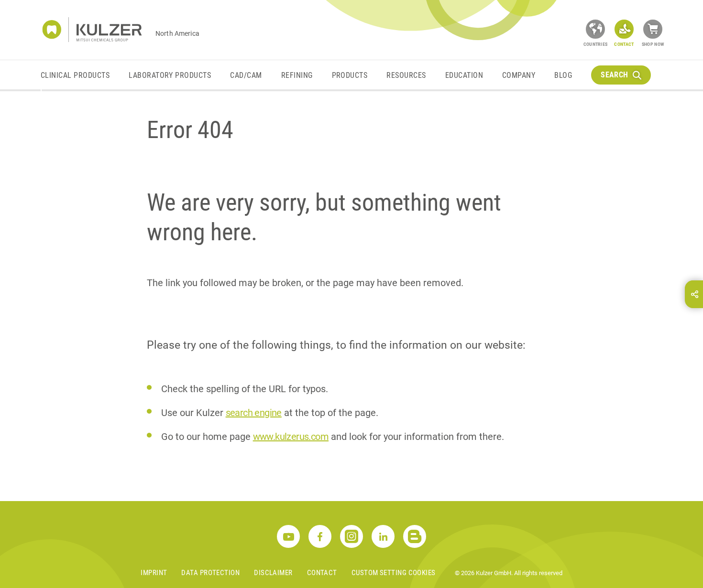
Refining (297, 75)
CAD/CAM (246, 75)
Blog (563, 75)
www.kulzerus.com (291, 436)
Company (518, 75)
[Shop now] (652, 29)
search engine (254, 412)
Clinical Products (75, 75)
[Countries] (595, 29)
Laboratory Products (170, 75)
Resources (406, 75)
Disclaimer (273, 572)
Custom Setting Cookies (394, 572)
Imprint (154, 572)
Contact (322, 572)
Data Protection (210, 572)
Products (350, 75)
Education (464, 75)
